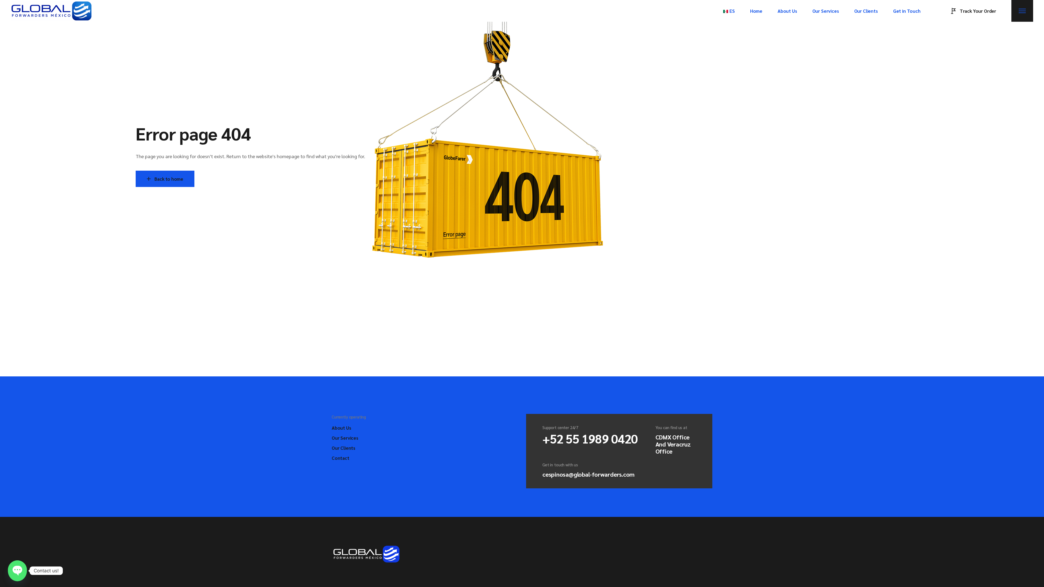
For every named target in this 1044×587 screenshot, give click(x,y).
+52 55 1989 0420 (590, 438)
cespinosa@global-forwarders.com (588, 474)
